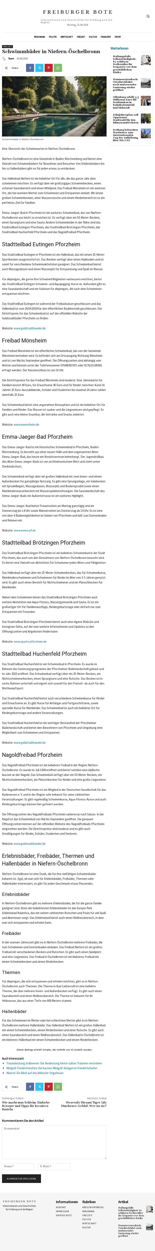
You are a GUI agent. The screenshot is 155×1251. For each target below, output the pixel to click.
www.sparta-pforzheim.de (30, 641)
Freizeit (7, 46)
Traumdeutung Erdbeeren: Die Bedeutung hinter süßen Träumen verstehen (54, 1063)
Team (11, 58)
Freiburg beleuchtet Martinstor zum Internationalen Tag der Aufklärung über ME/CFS (125, 135)
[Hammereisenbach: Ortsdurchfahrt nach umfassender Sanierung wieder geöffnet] (146, 83)
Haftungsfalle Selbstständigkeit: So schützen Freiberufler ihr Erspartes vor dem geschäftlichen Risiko (125, 64)
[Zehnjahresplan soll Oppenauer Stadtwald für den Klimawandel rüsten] (146, 118)
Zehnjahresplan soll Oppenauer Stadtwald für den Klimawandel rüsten (125, 118)
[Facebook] (30, 68)
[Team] (4, 59)
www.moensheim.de (26, 424)
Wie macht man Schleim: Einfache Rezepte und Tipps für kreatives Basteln (26, 1106)
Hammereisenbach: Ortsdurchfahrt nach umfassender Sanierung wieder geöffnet (125, 85)
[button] (148, 16)
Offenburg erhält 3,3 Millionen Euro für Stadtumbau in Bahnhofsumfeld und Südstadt (126, 102)
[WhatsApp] (58, 68)
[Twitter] (39, 68)
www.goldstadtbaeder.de (30, 328)
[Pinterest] (49, 68)
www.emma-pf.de (25, 530)
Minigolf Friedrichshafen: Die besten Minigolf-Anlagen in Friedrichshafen (51, 1068)
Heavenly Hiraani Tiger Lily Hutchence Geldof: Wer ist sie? (84, 1104)
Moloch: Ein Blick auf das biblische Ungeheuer (35, 1073)
